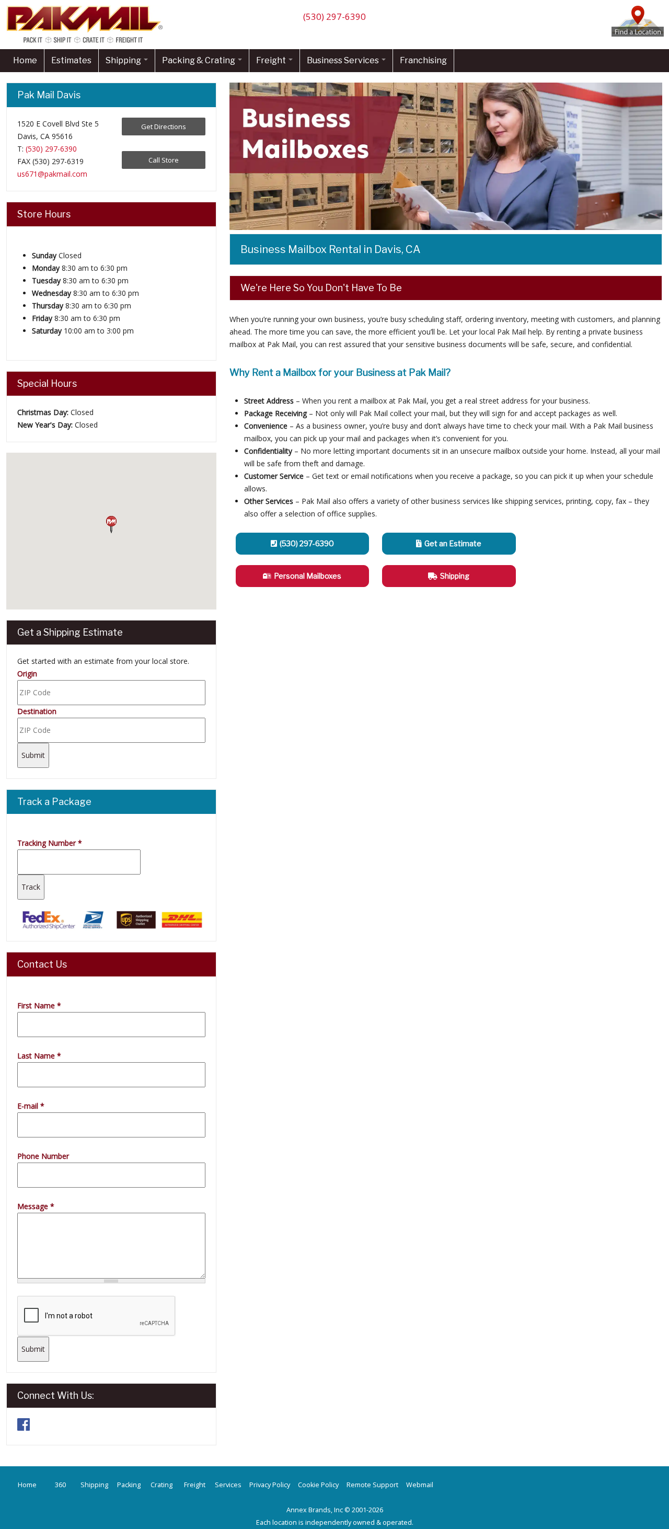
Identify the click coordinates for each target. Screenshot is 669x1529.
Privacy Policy (269, 1484)
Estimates (71, 60)
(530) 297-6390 (334, 16)
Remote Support (372, 1484)
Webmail (419, 1484)
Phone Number (43, 1156)
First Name (39, 1005)
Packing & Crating (199, 60)
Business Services (343, 60)
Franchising (423, 60)
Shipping (124, 60)
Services (228, 1484)
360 (60, 1484)
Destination (36, 711)
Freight (271, 60)
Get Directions (163, 126)
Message (35, 1206)
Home (25, 60)
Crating (161, 1484)
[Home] (87, 43)
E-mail (30, 1106)
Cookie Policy (318, 1484)
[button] (111, 525)
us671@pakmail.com (52, 174)
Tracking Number (49, 843)
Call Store (163, 160)
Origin (27, 674)
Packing (129, 1484)
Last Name (39, 1056)
